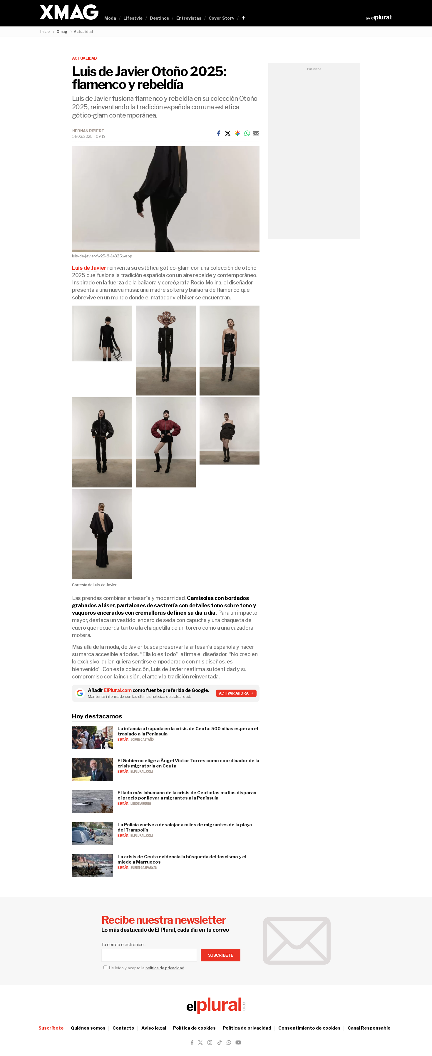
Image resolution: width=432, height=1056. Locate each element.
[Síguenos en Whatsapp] (228, 1042)
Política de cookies (194, 1028)
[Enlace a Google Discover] (237, 133)
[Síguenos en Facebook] (192, 1042)
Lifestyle (133, 18)
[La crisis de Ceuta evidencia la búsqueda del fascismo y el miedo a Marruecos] (92, 875)
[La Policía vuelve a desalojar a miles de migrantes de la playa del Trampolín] (92, 843)
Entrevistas (188, 18)
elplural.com (141, 772)
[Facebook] (219, 133)
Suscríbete (51, 1028)
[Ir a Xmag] (69, 12)
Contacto (123, 1028)
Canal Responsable (369, 1028)
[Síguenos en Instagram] (209, 1042)
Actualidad (84, 58)
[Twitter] (228, 133)
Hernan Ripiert (88, 130)
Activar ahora (234, 693)
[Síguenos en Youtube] (238, 1042)
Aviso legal (153, 1028)
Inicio (45, 31)
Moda (110, 18)
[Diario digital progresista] (216, 1005)
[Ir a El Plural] (379, 18)
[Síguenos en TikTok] (219, 1042)
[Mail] (256, 133)
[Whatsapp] (247, 133)
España (123, 739)
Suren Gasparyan (143, 868)
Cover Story (221, 18)
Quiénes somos (88, 1028)
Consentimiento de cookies (309, 1028)
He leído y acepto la (146, 968)
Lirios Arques (140, 804)
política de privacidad (164, 968)
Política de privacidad (247, 1028)
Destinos (159, 18)
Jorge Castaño (141, 739)
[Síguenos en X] (200, 1042)
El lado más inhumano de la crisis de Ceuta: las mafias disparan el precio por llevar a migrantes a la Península (187, 795)
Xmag (62, 31)
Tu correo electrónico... (123, 944)
